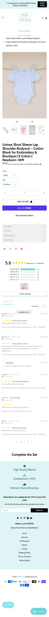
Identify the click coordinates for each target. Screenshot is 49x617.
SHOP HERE (42, 4)
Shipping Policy (24, 553)
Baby (29, 36)
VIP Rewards (24, 541)
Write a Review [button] (25, 294)
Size (4, 180)
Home (20, 36)
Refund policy (24, 560)
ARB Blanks (20, 577)
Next (28, 31)
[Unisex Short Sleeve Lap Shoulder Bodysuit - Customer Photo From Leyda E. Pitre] (24, 286)
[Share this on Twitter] (4, 249)
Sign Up (39, 510)
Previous (22, 31)
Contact (25, 549)
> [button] (32, 441)
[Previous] (17, 121)
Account (24, 537)
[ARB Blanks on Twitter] (18, 518)
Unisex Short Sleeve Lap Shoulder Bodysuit (17, 327)
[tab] (24, 226)
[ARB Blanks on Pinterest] (24, 518)
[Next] (31, 121)
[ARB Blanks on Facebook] (21, 518)
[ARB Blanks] (24, 18)
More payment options (24, 215)
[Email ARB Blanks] (31, 518)
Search (24, 545)
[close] (46, 4)
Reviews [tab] (6, 301)
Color (4, 171)
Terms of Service (24, 556)
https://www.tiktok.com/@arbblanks (24, 528)
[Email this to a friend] (21, 249)
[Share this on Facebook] (10, 249)
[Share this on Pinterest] (16, 249)
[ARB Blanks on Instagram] (28, 518)
